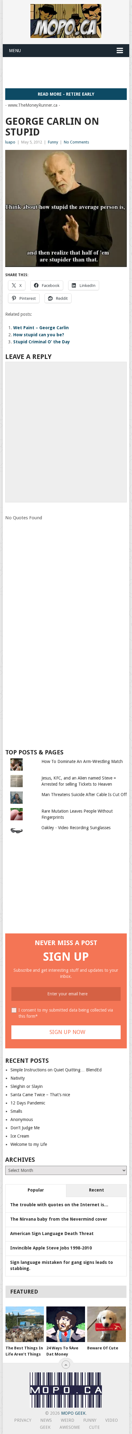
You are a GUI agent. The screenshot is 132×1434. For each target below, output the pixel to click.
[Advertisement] (68, 72)
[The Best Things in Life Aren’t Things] (25, 1324)
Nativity (17, 1078)
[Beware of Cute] (106, 1324)
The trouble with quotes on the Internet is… (59, 1204)
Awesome (70, 1427)
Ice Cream (19, 1136)
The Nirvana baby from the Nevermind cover (58, 1219)
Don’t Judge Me (25, 1127)
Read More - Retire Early (66, 94)
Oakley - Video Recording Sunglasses (76, 827)
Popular (36, 1190)
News (46, 1420)
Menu (15, 50)
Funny (53, 142)
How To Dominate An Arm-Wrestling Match (82, 761)
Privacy (22, 1420)
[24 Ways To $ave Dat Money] (65, 1324)
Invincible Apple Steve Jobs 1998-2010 (51, 1247)
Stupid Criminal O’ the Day (41, 341)
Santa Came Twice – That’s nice (40, 1094)
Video (111, 1420)
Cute (94, 1427)
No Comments (76, 142)
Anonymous (21, 1119)
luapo (10, 142)
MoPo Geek (73, 1413)
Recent (96, 1190)
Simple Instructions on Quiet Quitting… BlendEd (56, 1069)
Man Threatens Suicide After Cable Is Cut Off (84, 794)
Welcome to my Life (28, 1144)
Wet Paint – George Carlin (41, 327)
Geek (45, 1427)
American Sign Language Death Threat (52, 1233)
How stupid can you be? (38, 334)
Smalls (16, 1111)
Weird (67, 1420)
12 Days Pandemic (27, 1102)
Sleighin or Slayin (26, 1086)
